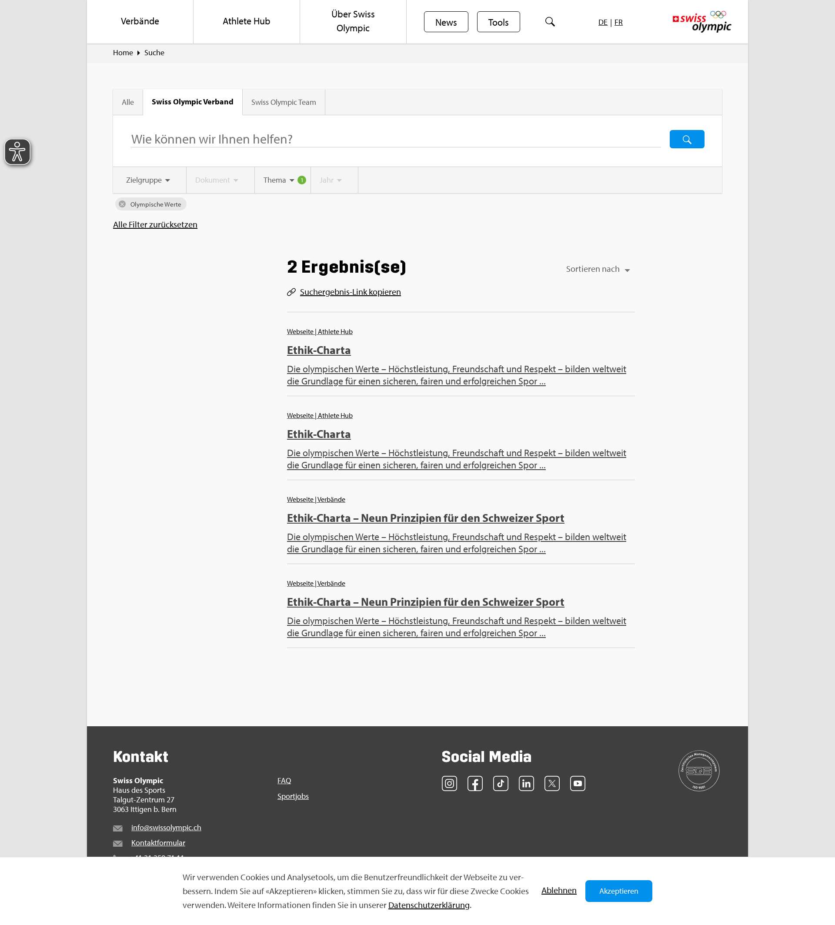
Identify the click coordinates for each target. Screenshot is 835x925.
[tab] (149, 180)
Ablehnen (559, 890)
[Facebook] (475, 783)
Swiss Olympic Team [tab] (283, 102)
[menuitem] (140, 21)
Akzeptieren (618, 891)
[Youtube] (577, 783)
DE (603, 22)
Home (123, 52)
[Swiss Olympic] (702, 22)
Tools (498, 22)
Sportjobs (293, 796)
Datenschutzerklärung (429, 904)
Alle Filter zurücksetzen (155, 224)
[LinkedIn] (526, 783)
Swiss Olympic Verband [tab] (193, 102)
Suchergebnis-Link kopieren (350, 292)
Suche (154, 52)
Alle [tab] (128, 102)
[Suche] (550, 21)
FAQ (284, 780)
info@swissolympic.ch (166, 827)
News (446, 22)
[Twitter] (552, 783)
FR (619, 22)
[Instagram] (449, 783)
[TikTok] (500, 783)
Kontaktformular (158, 843)
